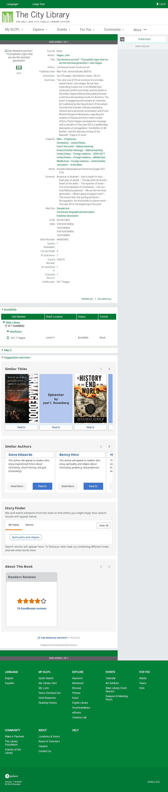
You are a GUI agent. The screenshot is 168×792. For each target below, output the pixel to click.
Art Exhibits (112, 683)
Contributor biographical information (75, 212)
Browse (76, 688)
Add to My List (142, 46)
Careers (43, 746)
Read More (17, 486)
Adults (143, 678)
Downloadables (81, 707)
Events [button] (62, 29)
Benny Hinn (69, 454)
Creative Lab (79, 717)
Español (9, 683)
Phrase (76, 692)
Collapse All (104, 299)
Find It (21, 427)
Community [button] (112, 29)
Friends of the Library (13, 751)
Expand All (88, 299)
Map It (7, 350)
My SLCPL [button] (13, 29)
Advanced (78, 683)
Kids (142, 688)
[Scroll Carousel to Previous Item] (101, 368)
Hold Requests (47, 697)
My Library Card (48, 683)
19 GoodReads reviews (31, 608)
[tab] (13, 525)
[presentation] (21, 398)
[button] (104, 525)
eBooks (76, 712)
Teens (142, 683)
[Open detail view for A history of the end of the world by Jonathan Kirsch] (90, 398)
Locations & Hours (49, 736)
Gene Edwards (20, 454)
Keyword (77, 678)
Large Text (38, 4)
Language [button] (11, 672)
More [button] (138, 30)
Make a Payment (14, 736)
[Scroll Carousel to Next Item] (109, 368)
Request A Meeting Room (117, 698)
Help (75, 730)
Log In (163, 4)
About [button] (43, 730)
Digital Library (80, 702)
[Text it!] (8, 337)
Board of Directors (49, 741)
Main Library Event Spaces (116, 689)
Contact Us (45, 751)
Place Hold (144, 39)
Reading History (48, 702)
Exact (75, 697)
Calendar (111, 678)
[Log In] (157, 4)
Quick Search (46, 678)
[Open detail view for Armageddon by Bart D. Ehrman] (21, 398)
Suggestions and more (17, 357)
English (9, 678)
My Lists (44, 688)
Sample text (63, 208)
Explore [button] (39, 29)
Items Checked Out (50, 692)
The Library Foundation (11, 743)
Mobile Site (154, 782)
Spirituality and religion (25, 537)
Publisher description (67, 215)
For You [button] (86, 29)
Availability (10, 309)
